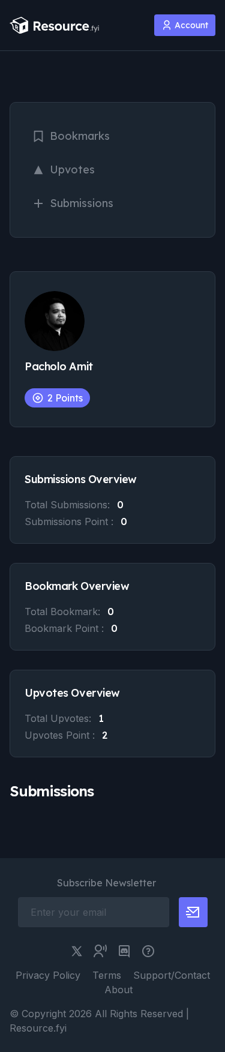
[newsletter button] (193, 912)
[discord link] (124, 951)
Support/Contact (171, 975)
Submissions (81, 203)
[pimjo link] (148, 951)
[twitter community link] (100, 951)
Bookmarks (80, 136)
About (118, 990)
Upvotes (72, 169)
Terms (106, 975)
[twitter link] (76, 951)
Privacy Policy (48, 975)
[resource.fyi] (55, 25)
